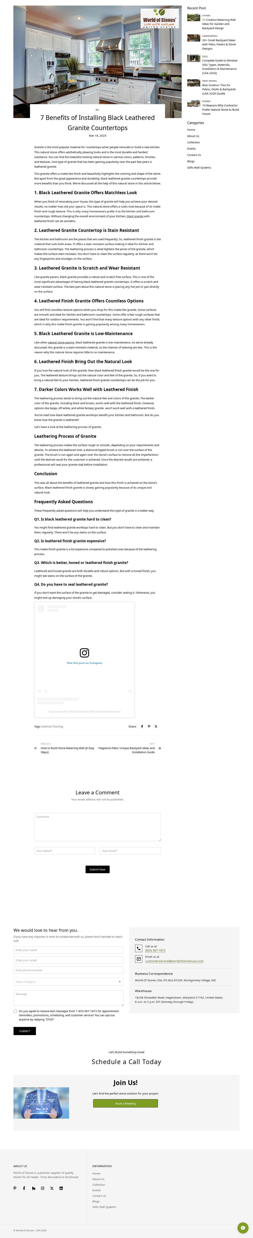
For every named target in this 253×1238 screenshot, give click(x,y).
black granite (135, 216)
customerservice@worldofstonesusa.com (174, 961)
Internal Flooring (52, 726)
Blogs (96, 1201)
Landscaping (209, 36)
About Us (98, 1179)
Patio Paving (209, 80)
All (97, 109)
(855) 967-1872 (155, 950)
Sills (205, 56)
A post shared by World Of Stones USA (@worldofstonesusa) (84, 711)
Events (96, 1190)
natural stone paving (61, 342)
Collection (98, 1184)
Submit (24, 1031)
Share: (133, 726)
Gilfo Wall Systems (104, 1207)
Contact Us (99, 1196)
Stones (206, 15)
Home (96, 1173)
